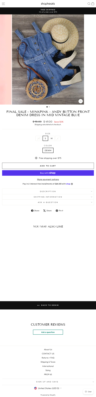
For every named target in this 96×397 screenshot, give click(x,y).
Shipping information (48, 197)
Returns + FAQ (48, 358)
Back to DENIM (50, 305)
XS (39, 138)
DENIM (48, 150)
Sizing (48, 370)
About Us (48, 349)
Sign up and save (47, 382)
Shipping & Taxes (48, 362)
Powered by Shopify (48, 395)
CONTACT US (48, 353)
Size (48, 134)
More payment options (48, 179)
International (48, 366)
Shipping (38, 124)
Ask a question (48, 202)
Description (48, 191)
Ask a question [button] (48, 332)
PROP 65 (48, 374)
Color (48, 146)
